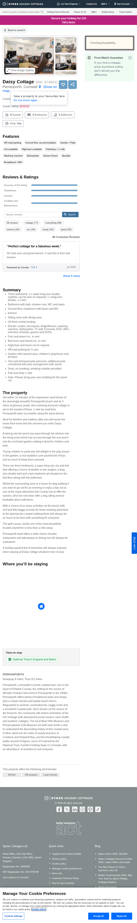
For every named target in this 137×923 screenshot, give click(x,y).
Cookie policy (59, 863)
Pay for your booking (63, 883)
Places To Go (80, 12)
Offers (94, 12)
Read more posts (107, 887)
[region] (68, 905)
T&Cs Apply (68, 22)
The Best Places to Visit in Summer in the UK (112, 869)
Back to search (16, 30)
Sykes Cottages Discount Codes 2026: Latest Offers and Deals (115, 860)
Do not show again (25, 100)
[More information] (130, 57)
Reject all (121, 916)
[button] (9, 55)
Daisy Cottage (18, 81)
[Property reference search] (42, 11)
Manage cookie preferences (67, 868)
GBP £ (104, 4)
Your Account (123, 4)
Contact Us (91, 4)
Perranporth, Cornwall (30, 89)
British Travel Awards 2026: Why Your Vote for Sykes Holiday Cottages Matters (115, 878)
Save (63, 84)
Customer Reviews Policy (65, 878)
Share (72, 84)
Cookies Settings (13, 916)
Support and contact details (66, 853)
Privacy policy (59, 858)
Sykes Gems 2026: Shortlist (112, 853)
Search (72, 214)
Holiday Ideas (108, 12)
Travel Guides (125, 12)
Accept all (98, 916)
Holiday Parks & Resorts (58, 12)
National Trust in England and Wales (34, 659)
